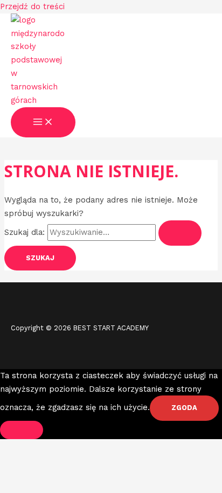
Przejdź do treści (32, 6)
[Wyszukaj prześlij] (180, 233)
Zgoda (184, 408)
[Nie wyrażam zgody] (21, 430)
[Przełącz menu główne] (43, 122)
